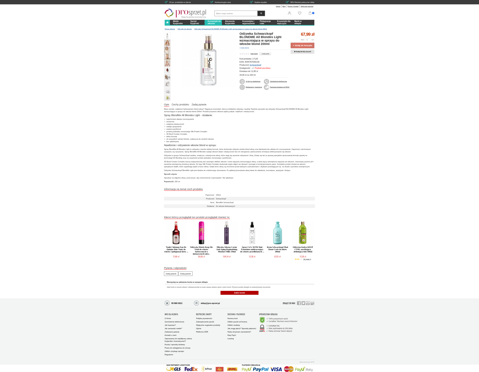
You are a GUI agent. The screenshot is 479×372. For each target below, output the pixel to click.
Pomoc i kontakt (293, 6)
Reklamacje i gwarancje (254, 87)
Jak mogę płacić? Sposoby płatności (242, 328)
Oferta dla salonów (307, 6)
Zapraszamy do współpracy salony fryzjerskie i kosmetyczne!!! (178, 340)
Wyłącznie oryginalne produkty (208, 325)
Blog (284, 6)
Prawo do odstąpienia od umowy (177, 348)
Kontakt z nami (170, 335)
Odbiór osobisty (234, 325)
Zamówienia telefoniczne (278, 81)
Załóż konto (239, 293)
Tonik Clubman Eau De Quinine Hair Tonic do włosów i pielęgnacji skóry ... (176, 249)
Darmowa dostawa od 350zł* (279, 87)
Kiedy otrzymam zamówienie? (239, 332)
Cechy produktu (180, 104)
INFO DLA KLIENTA (171, 314)
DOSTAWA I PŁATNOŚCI (236, 314)
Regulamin (169, 355)
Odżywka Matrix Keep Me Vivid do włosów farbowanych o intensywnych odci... (201, 250)
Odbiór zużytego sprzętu (174, 351)
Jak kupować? (170, 325)
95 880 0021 (176, 303)
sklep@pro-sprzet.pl (210, 303)
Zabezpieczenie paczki (205, 322)
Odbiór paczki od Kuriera (237, 322)
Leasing (231, 339)
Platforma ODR (202, 332)
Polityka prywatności (204, 318)
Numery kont (233, 318)
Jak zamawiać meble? (173, 328)
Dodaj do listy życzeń (303, 52)
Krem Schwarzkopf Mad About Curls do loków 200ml (277, 249)
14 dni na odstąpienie (253, 81)
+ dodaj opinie (265, 53)
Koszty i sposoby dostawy (175, 344)
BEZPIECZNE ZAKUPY (204, 314)
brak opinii (254, 54)
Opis (166, 104)
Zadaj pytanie (199, 104)
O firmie (168, 318)
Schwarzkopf (255, 65)
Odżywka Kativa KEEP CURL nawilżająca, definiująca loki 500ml (303, 249)
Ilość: (303, 40)
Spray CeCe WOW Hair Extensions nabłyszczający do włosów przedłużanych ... (252, 249)
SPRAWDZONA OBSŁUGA (268, 314)
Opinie (278, 6)
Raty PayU (232, 335)
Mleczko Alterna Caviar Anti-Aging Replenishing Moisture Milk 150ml (226, 249)
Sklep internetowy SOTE (306, 362)
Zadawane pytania (172, 332)
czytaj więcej (244, 48)
